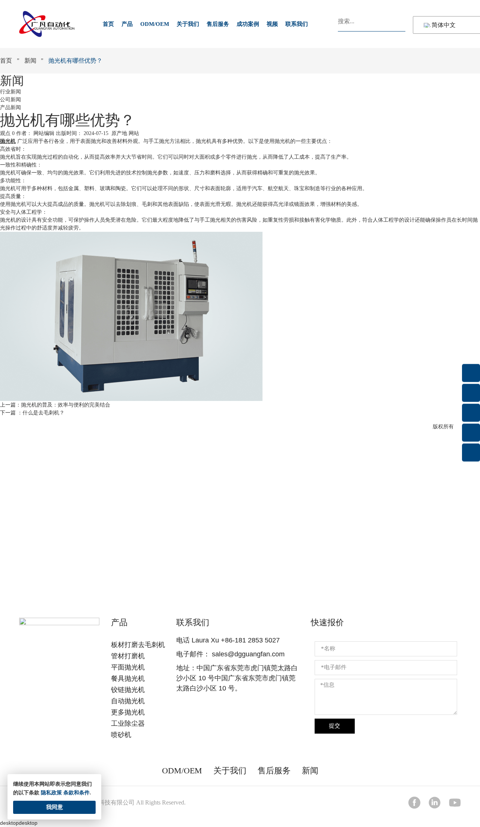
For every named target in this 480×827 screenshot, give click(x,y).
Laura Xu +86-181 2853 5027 (236, 640)
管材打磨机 (128, 656)
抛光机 (8, 141)
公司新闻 (10, 99)
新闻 (30, 60)
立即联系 (240, 553)
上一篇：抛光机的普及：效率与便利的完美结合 (55, 405)
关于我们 (188, 24)
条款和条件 (76, 792)
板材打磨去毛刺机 (138, 644)
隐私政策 (51, 792)
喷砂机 (121, 734)
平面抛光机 (128, 667)
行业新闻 (10, 92)
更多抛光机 (128, 712)
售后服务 (218, 24)
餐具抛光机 (128, 678)
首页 (108, 24)
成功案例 (248, 24)
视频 (272, 24)
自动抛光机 (128, 701)
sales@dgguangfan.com (248, 654)
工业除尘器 (128, 723)
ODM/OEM (154, 24)
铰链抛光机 (128, 689)
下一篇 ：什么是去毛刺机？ (32, 413)
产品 (127, 24)
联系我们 (296, 24)
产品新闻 (10, 107)
